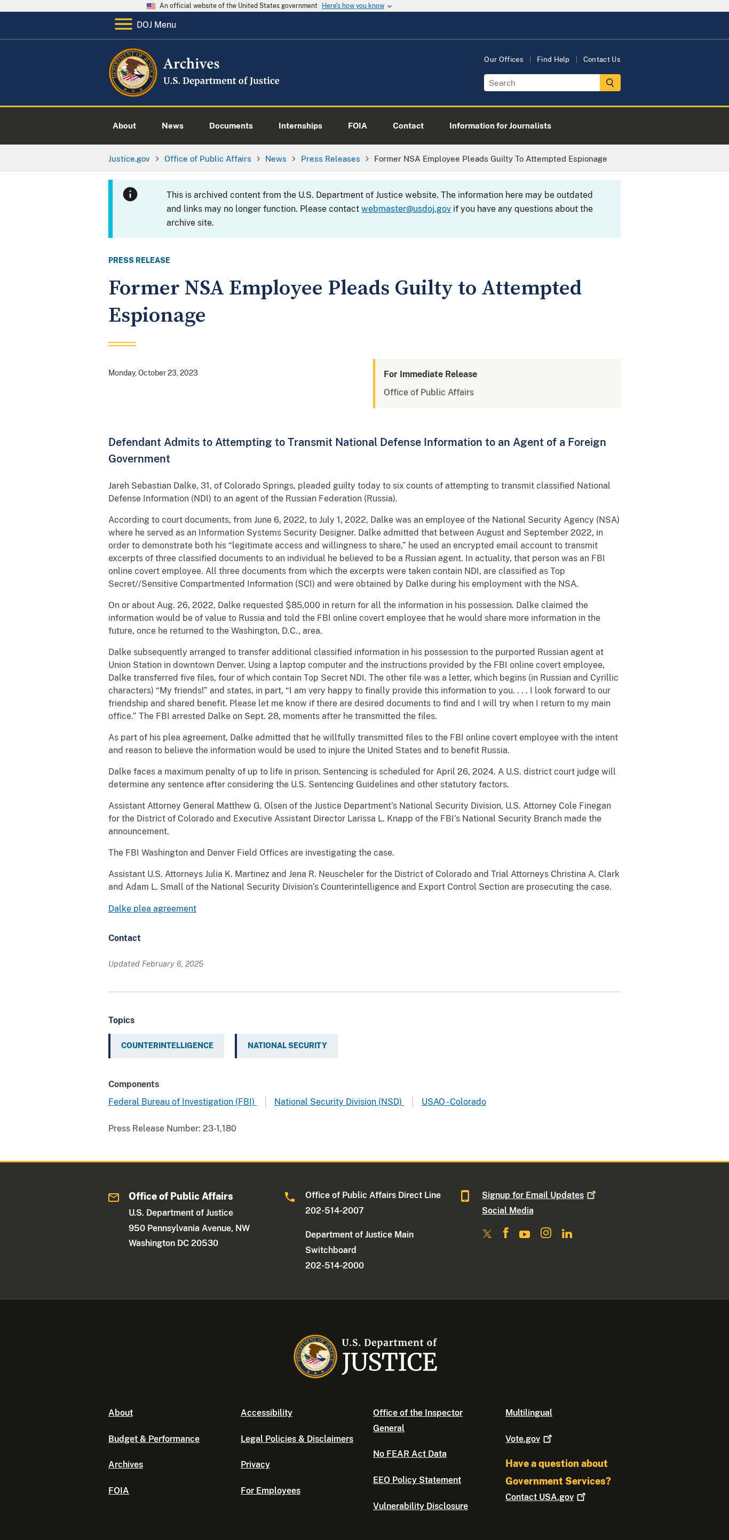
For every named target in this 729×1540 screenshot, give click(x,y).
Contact (539, 1497)
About (120, 1413)
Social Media (508, 1211)
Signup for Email (533, 1195)
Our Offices (504, 59)
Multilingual (528, 1413)
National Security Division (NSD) (339, 1102)
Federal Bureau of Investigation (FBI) (182, 1102)
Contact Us (602, 59)
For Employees (270, 1491)
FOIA (118, 1491)
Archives (125, 1464)
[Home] (195, 93)
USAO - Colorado (454, 1102)
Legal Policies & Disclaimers (297, 1439)
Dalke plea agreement (152, 909)
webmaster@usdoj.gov (406, 209)
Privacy (255, 1464)
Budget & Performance (154, 1439)
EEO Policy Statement (417, 1480)
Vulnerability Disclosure (420, 1506)
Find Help (553, 59)
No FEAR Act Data (410, 1454)
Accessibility (266, 1413)
